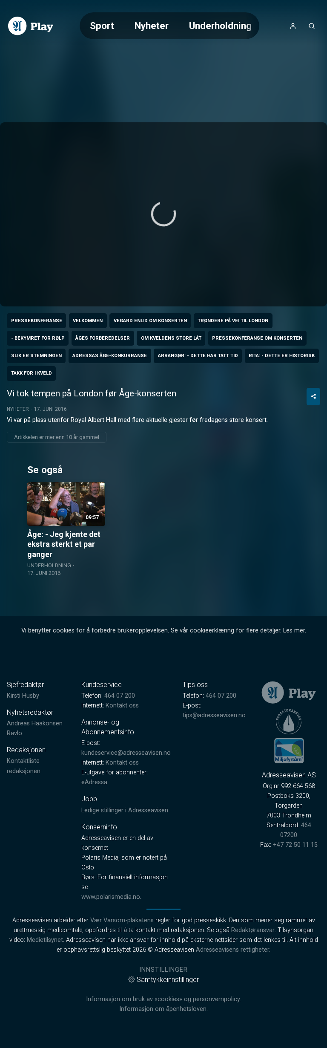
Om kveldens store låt (171, 338)
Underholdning (220, 25)
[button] (163, 214)
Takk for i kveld (31, 373)
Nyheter (152, 25)
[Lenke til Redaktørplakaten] (288, 721)
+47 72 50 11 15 (295, 845)
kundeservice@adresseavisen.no (126, 752)
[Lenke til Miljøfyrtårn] (289, 750)
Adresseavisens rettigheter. (233, 949)
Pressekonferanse (36, 320)
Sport (102, 25)
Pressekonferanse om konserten (257, 338)
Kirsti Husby (23, 695)
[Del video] (313, 396)
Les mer (294, 630)
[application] (163, 214)
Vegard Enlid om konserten (150, 320)
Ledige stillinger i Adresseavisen (124, 810)
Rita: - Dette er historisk (282, 355)
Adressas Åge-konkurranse (109, 355)
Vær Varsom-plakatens (122, 920)
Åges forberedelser (102, 338)
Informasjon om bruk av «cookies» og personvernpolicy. (163, 999)
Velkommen (88, 320)
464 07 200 (119, 695)
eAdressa (94, 782)
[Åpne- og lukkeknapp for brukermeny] (292, 26)
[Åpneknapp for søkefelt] (311, 26)
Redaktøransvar (253, 930)
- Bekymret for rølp (38, 338)
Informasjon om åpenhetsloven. (163, 1009)
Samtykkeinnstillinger (168, 980)
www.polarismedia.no (110, 897)
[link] (30, 26)
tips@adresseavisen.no (214, 715)
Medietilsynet (45, 940)
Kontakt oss (122, 705)
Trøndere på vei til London (233, 320)
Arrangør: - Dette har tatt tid (198, 355)
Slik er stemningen (36, 355)
